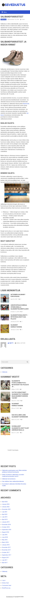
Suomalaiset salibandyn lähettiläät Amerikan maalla (20, 428)
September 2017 (6, 555)
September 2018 (6, 529)
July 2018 (4, 534)
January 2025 (5, 504)
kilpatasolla (26, 103)
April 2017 (5, 562)
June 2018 (5, 537)
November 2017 (6, 550)
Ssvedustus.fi (10, 596)
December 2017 (6, 547)
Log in (3, 580)
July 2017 (4, 560)
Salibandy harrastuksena (8, 479)
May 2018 (4, 540)
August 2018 (5, 532)
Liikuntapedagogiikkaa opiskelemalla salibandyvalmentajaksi (19, 307)
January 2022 (5, 507)
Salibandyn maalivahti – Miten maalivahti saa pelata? (19, 317)
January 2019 (5, 522)
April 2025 (5, 501)
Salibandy (3, 19)
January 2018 (5, 545)
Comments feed (6, 585)
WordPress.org (6, 588)
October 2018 (6, 527)
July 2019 (4, 517)
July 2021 (4, 512)
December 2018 (6, 524)
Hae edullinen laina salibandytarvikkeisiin (13, 481)
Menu (5, 12)
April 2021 (5, 514)
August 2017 (5, 557)
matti (23, 19)
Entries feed (5, 583)
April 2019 (5, 519)
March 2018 (5, 542)
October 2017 (6, 552)
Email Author (21, 343)
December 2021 (6, 509)
